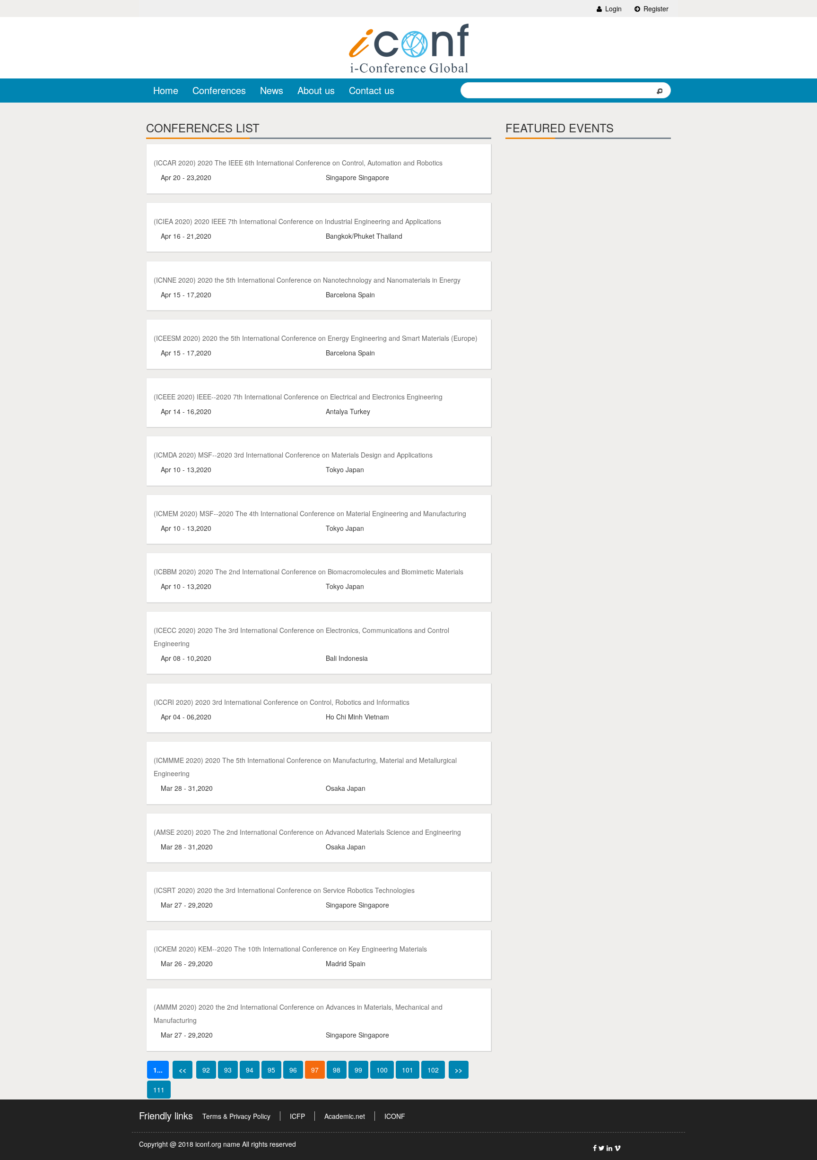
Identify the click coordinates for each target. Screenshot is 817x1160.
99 (358, 1069)
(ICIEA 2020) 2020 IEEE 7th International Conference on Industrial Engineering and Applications (297, 221)
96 (293, 1069)
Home (165, 90)
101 (407, 1069)
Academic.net (344, 1116)
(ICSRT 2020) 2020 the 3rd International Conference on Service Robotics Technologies (284, 890)
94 (249, 1069)
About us (316, 90)
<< (182, 1069)
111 (159, 1089)
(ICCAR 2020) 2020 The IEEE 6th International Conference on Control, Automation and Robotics (298, 162)
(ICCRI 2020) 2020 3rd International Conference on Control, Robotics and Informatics (281, 702)
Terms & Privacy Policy (236, 1116)
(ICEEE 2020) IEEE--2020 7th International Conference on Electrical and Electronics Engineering (298, 396)
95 (271, 1069)
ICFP (297, 1116)
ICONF (394, 1116)
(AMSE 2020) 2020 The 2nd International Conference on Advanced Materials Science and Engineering (307, 832)
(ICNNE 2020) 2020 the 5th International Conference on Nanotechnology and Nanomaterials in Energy (307, 280)
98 (336, 1069)
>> (458, 1069)
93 (228, 1069)
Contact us (371, 90)
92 (206, 1069)
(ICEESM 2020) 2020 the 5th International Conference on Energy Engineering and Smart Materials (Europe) (316, 338)
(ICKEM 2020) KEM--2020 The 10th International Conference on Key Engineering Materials (290, 948)
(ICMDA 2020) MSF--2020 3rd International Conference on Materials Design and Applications (293, 454)
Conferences (219, 90)
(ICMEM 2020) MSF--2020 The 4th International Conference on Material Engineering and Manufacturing (310, 513)
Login (612, 8)
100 (382, 1069)
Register (655, 8)
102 (433, 1069)
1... (158, 1069)
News (271, 90)
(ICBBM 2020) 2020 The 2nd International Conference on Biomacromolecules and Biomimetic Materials (308, 571)
